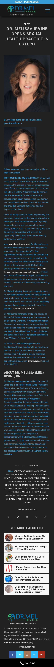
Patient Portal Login (27, 2)
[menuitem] (46, 10)
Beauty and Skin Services (26, 471)
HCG (25, 478)
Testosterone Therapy (35, 499)
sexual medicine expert (19, 244)
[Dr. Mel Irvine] (22, 10)
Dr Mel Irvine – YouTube (23, 308)
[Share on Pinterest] (36, 517)
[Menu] (46, 10)
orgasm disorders (28, 485)
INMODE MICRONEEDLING (39, 478)
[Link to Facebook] (12, 654)
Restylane (20, 492)
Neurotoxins (11, 485)
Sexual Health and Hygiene (26, 496)
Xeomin (27, 502)
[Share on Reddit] (45, 517)
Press (27, 24)
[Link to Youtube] (41, 654)
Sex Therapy (32, 492)
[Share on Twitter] (18, 517)
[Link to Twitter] (19, 654)
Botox (43, 471)
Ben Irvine (34, 465)
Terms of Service (20, 642)
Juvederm (12, 482)
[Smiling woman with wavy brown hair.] (27, 83)
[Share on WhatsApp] (27, 517)
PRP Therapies (33, 489)
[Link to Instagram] (27, 654)
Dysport (10, 475)
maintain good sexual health (32, 482)
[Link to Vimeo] (34, 654)
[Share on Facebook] (8, 517)
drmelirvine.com (35, 361)
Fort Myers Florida (24, 475)
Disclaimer (26, 635)
